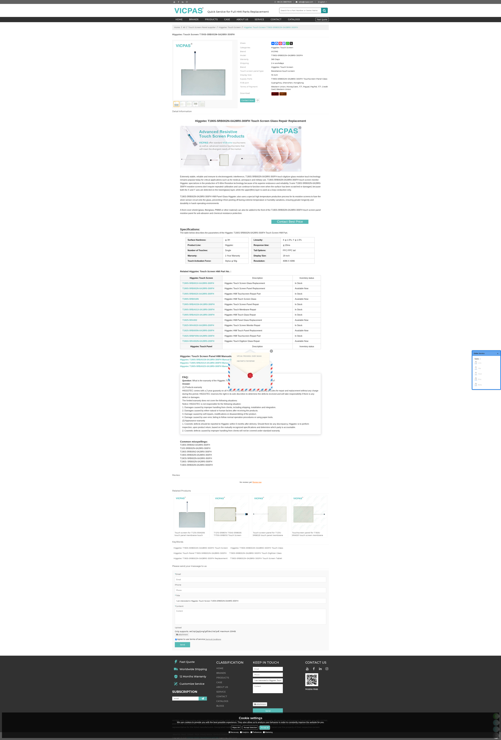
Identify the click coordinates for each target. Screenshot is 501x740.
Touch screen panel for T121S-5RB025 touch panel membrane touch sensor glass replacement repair (268, 534)
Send (182, 645)
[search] (324, 10)
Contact (276, 19)
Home (177, 27)
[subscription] (203, 698)
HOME (179, 19)
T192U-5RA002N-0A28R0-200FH (198, 341)
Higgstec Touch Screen (230, 27)
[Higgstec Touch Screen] (275, 94)
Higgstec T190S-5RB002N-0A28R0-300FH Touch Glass (256, 548)
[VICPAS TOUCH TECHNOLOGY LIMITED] (189, 10)
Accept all (265, 728)
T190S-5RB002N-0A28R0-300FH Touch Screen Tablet (256, 558)
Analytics (245, 732)
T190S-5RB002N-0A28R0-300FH (198, 288)
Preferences (257, 732)
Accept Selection (250, 728)
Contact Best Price (290, 221)
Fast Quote (322, 19)
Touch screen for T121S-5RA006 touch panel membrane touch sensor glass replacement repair (190, 534)
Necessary (235, 732)
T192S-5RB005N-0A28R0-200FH (198, 330)
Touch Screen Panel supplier (202, 27)
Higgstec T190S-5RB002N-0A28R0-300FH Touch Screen (201, 548)
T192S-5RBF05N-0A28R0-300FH (198, 336)
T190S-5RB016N (190, 299)
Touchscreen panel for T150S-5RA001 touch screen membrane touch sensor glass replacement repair (307, 534)
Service (259, 19)
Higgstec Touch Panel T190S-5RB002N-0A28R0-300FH (200, 553)
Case (227, 19)
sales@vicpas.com (306, 2)
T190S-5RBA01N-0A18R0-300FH (198, 304)
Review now (256, 482)
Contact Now (247, 100)
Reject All (236, 728)
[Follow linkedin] (183, 2)
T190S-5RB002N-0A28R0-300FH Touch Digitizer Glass (255, 553)
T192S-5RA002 (189, 320)
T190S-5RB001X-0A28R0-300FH (198, 283)
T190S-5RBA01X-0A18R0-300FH (198, 309)
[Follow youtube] (174, 2)
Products (211, 19)
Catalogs (294, 19)
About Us (242, 19)
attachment (183, 634)
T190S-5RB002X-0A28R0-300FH (198, 294)
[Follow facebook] (178, 2)
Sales (477, 359)
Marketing (269, 732)
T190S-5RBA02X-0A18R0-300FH (198, 315)
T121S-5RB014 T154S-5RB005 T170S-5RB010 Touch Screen (227, 534)
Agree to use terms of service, (199, 639)
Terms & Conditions (213, 639)
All (184, 27)
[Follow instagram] (187, 2)
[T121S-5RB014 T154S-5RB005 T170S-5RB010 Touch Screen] (231, 513)
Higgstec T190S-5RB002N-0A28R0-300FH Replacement (201, 558)
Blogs (220, 706)
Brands (193, 19)
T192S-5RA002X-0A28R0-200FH (198, 325)
